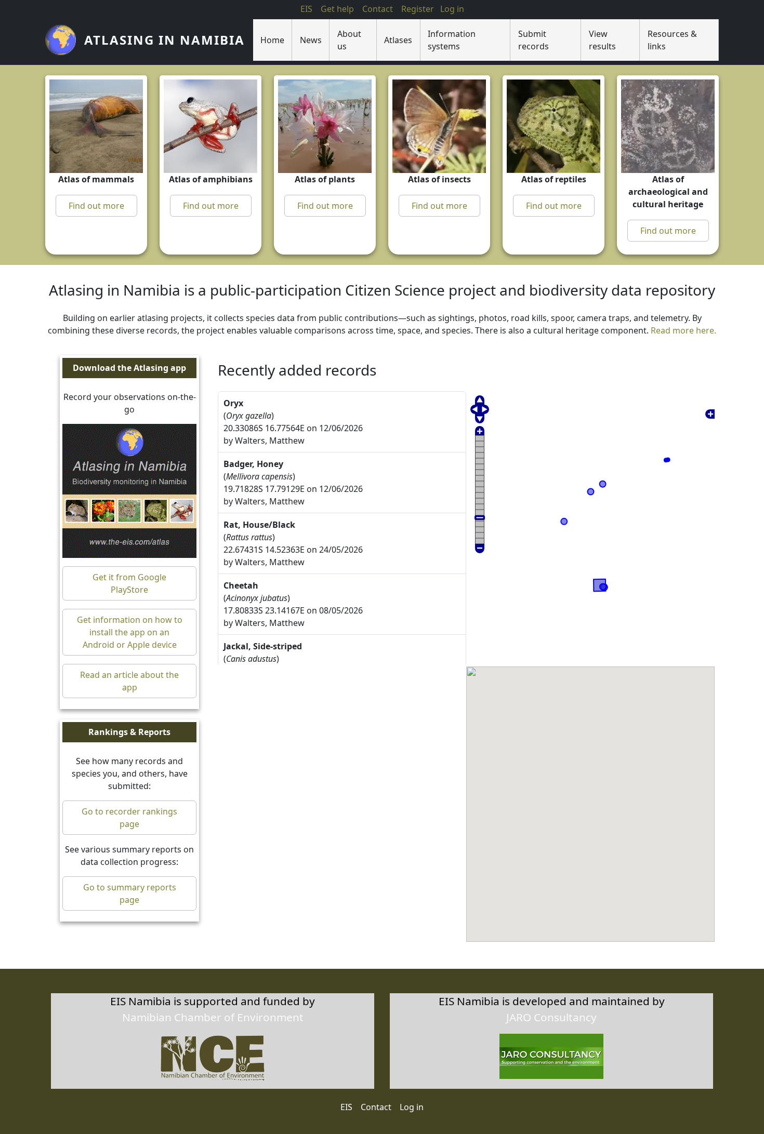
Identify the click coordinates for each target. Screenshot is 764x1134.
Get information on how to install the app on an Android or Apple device (129, 632)
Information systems (452, 40)
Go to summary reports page (129, 893)
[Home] (64, 40)
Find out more (96, 205)
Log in (412, 1107)
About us (349, 40)
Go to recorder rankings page (129, 818)
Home (272, 40)
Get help (337, 9)
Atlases (398, 40)
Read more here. (683, 330)
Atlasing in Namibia (164, 39)
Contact (377, 9)
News (311, 40)
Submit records (533, 40)
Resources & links (672, 40)
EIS (306, 9)
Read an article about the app (129, 681)
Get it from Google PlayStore (129, 583)
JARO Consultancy (551, 1017)
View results (602, 40)
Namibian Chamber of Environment (213, 1017)
